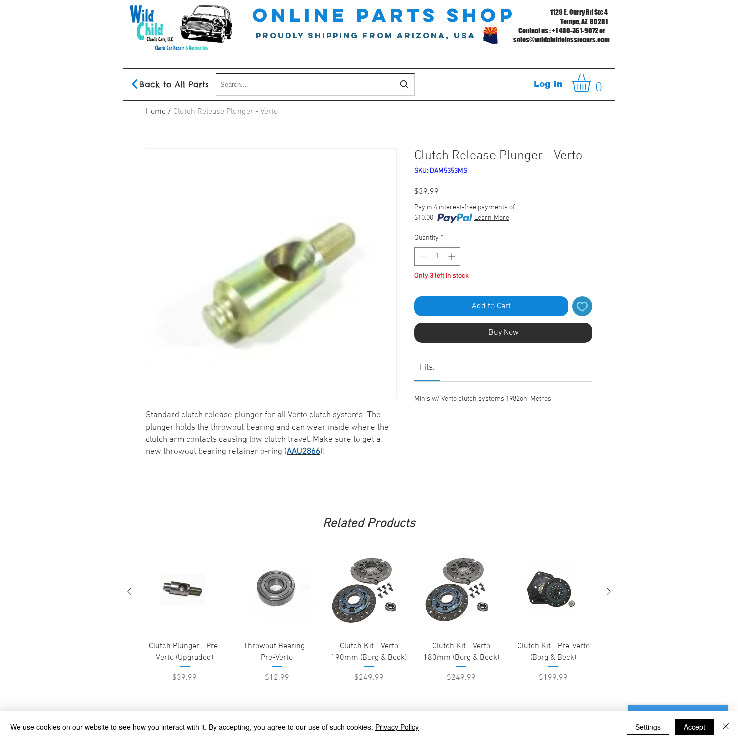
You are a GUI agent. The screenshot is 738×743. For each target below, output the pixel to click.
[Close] (726, 727)
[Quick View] (185, 592)
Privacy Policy (397, 727)
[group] (369, 642)
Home (156, 112)
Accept (694, 727)
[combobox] (315, 84)
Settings (648, 727)
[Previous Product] (129, 591)
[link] (427, 368)
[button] (592, 83)
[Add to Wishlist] (582, 306)
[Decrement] (422, 256)
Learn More (491, 218)
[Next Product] (609, 591)
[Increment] (452, 256)
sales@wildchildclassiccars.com (561, 39)
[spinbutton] (437, 256)
